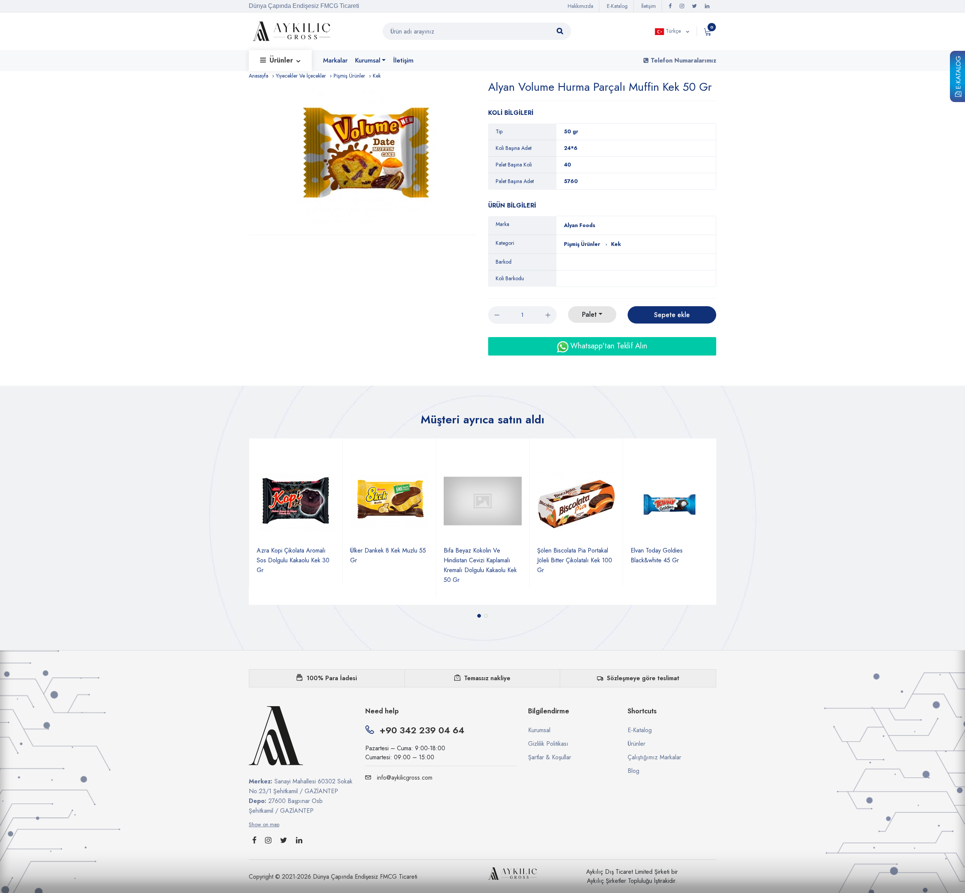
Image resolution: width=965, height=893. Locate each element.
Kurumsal (367, 60)
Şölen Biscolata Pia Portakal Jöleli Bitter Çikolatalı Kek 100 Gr (481, 560)
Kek (377, 75)
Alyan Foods (579, 225)
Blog (633, 770)
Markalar (335, 60)
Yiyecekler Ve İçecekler (301, 75)
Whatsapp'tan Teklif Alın (607, 345)
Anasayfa (258, 75)
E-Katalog (958, 74)
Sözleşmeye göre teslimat (643, 678)
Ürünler (282, 60)
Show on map (264, 824)
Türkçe (673, 31)
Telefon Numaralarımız (682, 60)
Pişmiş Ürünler (349, 75)
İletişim (648, 6)
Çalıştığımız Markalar (654, 757)
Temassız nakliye (487, 678)
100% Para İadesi (331, 678)
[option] (366, 157)
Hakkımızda (580, 6)
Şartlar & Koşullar (549, 757)
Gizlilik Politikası (548, 743)
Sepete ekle (672, 315)
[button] (479, 616)
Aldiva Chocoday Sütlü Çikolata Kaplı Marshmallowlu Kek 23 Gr (667, 560)
